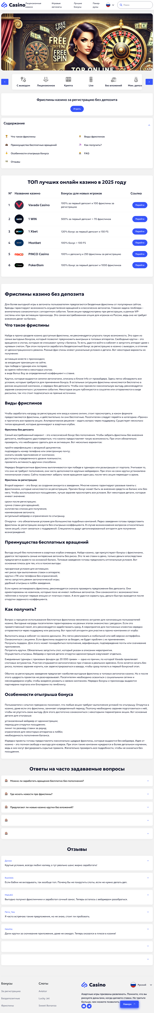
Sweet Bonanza (47, 1005)
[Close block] (149, 125)
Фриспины (7, 1005)
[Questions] (77, 820)
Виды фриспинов (94, 136)
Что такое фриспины (23, 136)
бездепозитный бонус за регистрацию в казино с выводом (99, 346)
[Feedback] (77, 946)
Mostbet (34, 243)
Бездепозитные (10, 998)
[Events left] (4, 82)
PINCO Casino (38, 254)
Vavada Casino (39, 205)
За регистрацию (11, 991)
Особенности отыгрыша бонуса (30, 153)
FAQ (86, 153)
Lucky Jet (44, 998)
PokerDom (36, 265)
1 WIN (32, 219)
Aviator (43, 991)
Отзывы (15, 161)
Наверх (127, 1004)
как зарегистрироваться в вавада (64, 666)
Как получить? (93, 144)
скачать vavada (13, 454)
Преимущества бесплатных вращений (34, 144)
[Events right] (149, 82)
